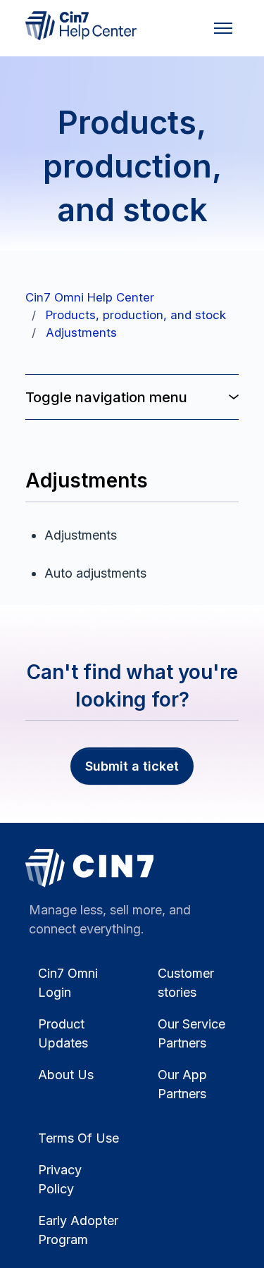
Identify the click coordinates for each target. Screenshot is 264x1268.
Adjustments (81, 332)
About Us (66, 1074)
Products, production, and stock (136, 315)
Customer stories (186, 983)
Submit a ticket (132, 766)
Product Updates (63, 1033)
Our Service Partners (191, 1033)
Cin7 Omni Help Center (89, 297)
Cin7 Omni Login (68, 983)
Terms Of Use (78, 1138)
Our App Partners (182, 1084)
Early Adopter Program (78, 1230)
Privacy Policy (60, 1179)
